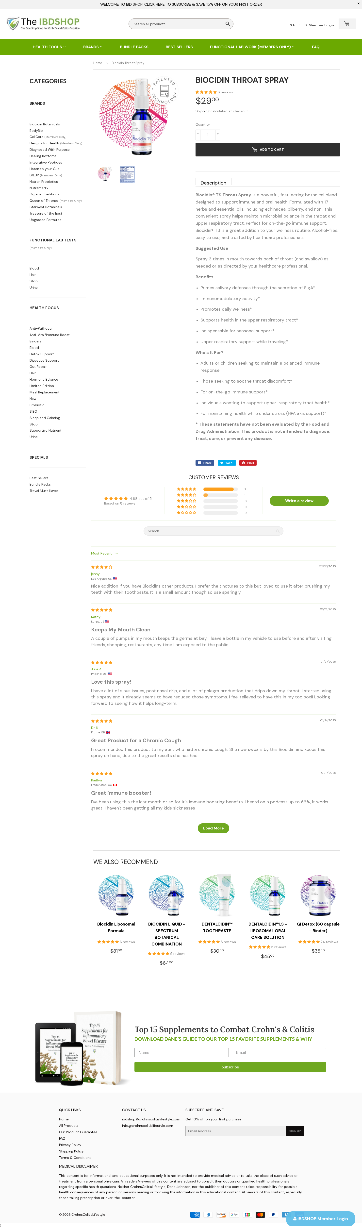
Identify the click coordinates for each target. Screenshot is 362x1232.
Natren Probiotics (44, 181)
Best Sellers (39, 478)
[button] (207, 92)
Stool (34, 281)
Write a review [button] (299, 500)
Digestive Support (44, 360)
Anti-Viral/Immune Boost (50, 335)
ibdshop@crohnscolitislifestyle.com (151, 1119)
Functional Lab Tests (53, 240)
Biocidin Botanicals (45, 124)
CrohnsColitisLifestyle (88, 1215)
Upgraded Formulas (45, 220)
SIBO (33, 411)
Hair (33, 274)
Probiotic (37, 405)
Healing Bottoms (43, 156)
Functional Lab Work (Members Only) (251, 47)
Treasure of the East (46, 213)
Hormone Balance (44, 379)
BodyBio (36, 130)
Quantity (203, 124)
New (33, 398)
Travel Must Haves (44, 491)
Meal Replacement (45, 392)
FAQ (316, 47)
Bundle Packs (40, 484)
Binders (35, 341)
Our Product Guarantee (78, 1132)
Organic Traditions (44, 194)
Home (97, 63)
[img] (101, 567)
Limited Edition (42, 386)
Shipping (203, 111)
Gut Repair (38, 366)
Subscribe (230, 1066)
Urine (34, 287)
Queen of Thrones (44, 200)
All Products (69, 1125)
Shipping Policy (71, 1151)
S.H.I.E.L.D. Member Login (312, 25)
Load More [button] (213, 828)
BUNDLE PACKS (134, 47)
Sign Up (295, 1131)
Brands (91, 47)
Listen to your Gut (44, 169)
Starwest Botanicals (46, 207)
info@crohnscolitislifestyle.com (147, 1125)
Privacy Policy (70, 1145)
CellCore (36, 137)
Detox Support (42, 354)
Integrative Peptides (46, 162)
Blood (34, 268)
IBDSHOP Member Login (322, 1219)
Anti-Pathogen (41, 328)
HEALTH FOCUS (48, 47)
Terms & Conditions (75, 1157)
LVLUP (34, 175)
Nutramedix (39, 188)
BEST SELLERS (179, 47)
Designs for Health (44, 143)
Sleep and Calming (45, 418)
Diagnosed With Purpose (50, 149)
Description (213, 182)
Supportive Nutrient (46, 430)
